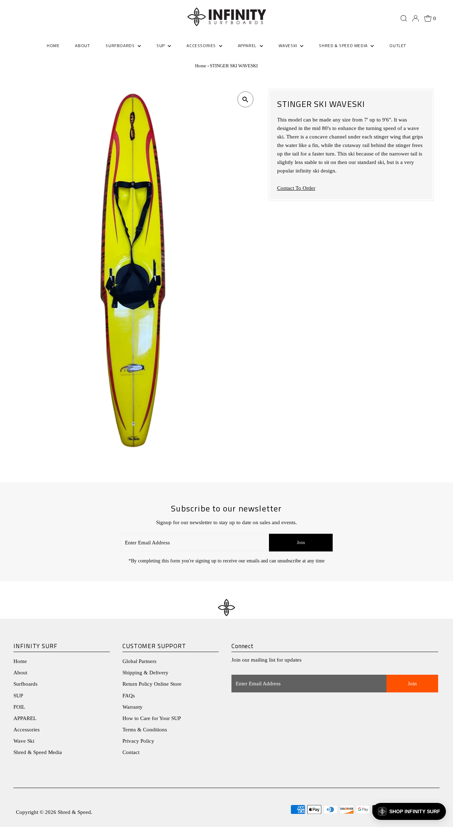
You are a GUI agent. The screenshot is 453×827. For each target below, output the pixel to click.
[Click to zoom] (245, 99)
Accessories (26, 729)
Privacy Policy (138, 741)
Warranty (132, 707)
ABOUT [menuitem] (82, 45)
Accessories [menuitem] (202, 45)
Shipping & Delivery (145, 672)
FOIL (19, 707)
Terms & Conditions (144, 729)
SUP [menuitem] (161, 45)
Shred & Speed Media (37, 752)
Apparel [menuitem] (248, 45)
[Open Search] (404, 18)
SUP (18, 695)
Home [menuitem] (53, 45)
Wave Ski (23, 741)
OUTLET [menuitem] (397, 45)
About (20, 672)
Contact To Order (296, 188)
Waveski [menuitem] (289, 45)
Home (200, 65)
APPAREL (24, 718)
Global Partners (139, 661)
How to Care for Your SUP (151, 718)
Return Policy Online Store (152, 684)
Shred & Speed (74, 812)
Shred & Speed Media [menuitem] (344, 45)
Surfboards (120, 45)
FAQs (128, 695)
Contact (130, 752)
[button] (409, 811)
